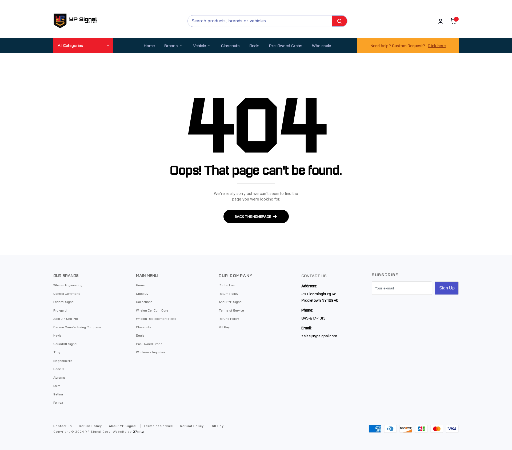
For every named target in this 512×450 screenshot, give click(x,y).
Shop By (142, 293)
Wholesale (321, 45)
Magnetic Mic (62, 360)
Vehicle (199, 45)
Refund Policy (229, 318)
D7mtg (138, 431)
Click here (437, 45)
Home (149, 45)
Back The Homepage (253, 216)
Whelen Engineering (67, 285)
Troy (56, 352)
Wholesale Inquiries (150, 352)
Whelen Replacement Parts (156, 318)
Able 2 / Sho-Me (65, 318)
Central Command (66, 293)
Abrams (59, 377)
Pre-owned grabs (285, 45)
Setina (58, 394)
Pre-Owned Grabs (149, 344)
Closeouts (230, 45)
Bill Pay (224, 327)
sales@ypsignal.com (319, 335)
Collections (144, 302)
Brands (171, 45)
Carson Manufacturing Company (77, 327)
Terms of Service (231, 310)
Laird (57, 385)
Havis (57, 335)
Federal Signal (63, 302)
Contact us (227, 285)
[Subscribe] (447, 288)
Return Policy (228, 293)
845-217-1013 (313, 318)
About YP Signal (230, 302)
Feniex (58, 402)
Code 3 (58, 369)
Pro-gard (60, 310)
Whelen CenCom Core (152, 310)
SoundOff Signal (65, 344)
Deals (254, 45)
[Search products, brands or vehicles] (339, 21)
